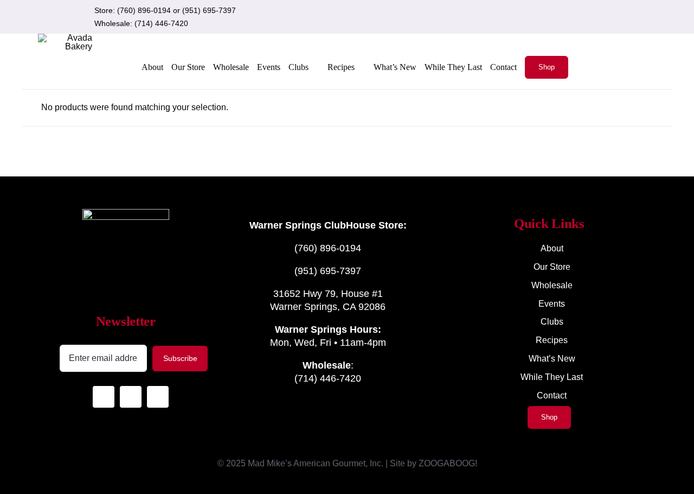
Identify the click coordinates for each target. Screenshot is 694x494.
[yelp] (586, 16)
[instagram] (552, 16)
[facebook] (569, 16)
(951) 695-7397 (209, 10)
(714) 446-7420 (161, 23)
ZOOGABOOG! (448, 463)
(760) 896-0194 (144, 10)
